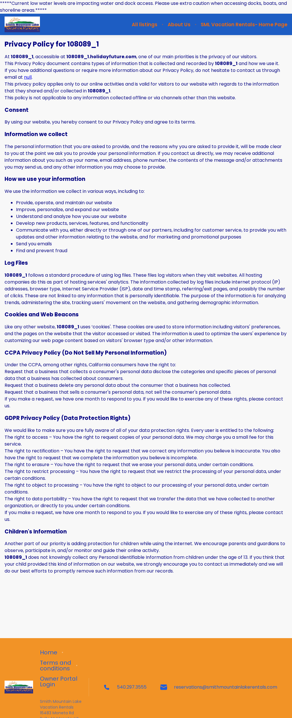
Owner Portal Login (58, 681)
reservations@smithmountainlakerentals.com (225, 687)
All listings (144, 24)
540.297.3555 (132, 687)
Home (48, 652)
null (28, 77)
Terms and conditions (55, 665)
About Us (179, 24)
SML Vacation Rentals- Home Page (244, 24)
